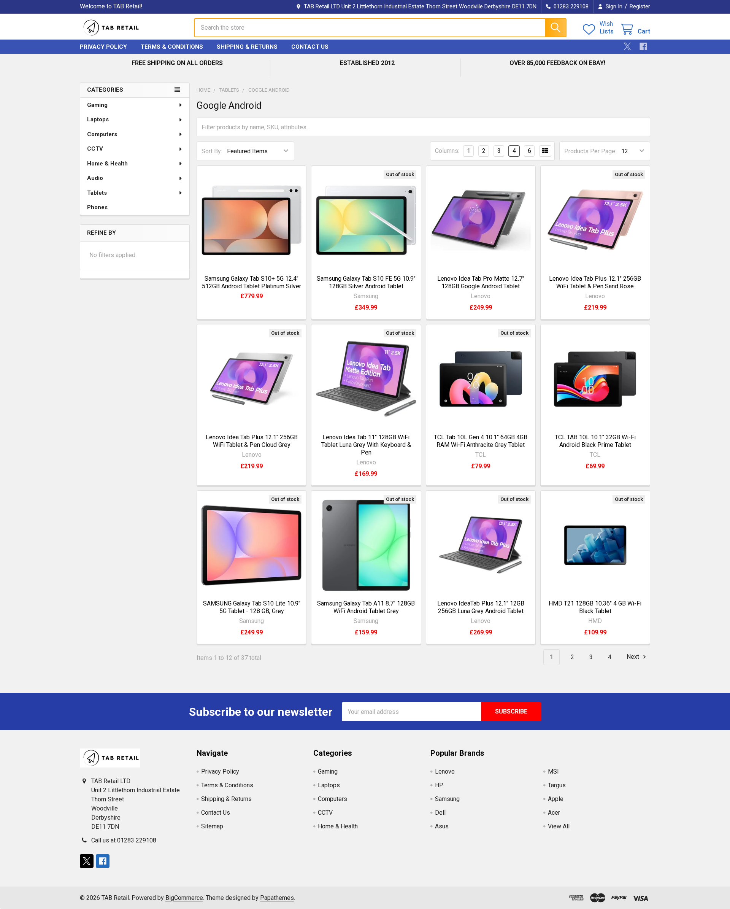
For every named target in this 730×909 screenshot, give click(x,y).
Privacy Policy (103, 46)
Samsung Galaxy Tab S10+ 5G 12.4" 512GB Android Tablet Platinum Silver (251, 282)
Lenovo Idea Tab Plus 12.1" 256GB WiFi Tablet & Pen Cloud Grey (252, 441)
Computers (102, 134)
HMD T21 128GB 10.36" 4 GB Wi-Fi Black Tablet (595, 607)
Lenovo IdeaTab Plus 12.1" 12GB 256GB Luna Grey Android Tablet (480, 607)
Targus (557, 785)
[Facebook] (643, 46)
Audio (95, 178)
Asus (442, 826)
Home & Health (107, 163)
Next (634, 657)
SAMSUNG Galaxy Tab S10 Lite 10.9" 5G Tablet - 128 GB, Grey (251, 607)
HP (439, 785)
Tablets (97, 192)
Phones (97, 207)
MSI (553, 771)
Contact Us (309, 46)
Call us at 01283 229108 (123, 840)
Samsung (447, 799)
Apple (555, 799)
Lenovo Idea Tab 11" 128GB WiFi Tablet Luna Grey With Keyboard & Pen (366, 445)
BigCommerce (184, 897)
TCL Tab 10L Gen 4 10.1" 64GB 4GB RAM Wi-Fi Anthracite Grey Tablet (480, 441)
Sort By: (212, 151)
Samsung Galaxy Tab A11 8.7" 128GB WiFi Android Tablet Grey (366, 607)
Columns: (447, 150)
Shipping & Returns (247, 46)
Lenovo (445, 771)
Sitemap (212, 826)
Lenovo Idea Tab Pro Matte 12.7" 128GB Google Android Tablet (480, 282)
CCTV (95, 148)
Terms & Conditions (172, 46)
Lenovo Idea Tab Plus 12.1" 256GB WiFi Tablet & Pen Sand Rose (595, 282)
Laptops (98, 119)
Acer (554, 812)
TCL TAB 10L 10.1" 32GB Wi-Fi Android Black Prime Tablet (595, 441)
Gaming (97, 105)
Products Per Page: (590, 151)
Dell (440, 812)
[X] (627, 46)
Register (640, 6)
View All (559, 826)
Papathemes (277, 897)
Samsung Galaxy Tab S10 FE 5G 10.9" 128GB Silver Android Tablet (366, 282)
